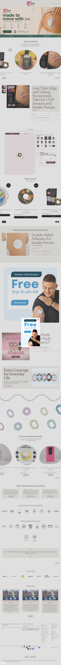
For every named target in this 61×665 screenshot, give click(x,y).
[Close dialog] (38, 319)
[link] (30, 332)
